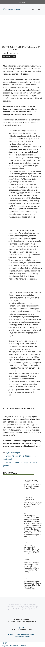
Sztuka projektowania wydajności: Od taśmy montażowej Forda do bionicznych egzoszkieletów (32, 585)
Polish (4, 643)
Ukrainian (14, 646)
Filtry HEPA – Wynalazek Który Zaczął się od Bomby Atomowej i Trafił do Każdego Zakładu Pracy (33, 549)
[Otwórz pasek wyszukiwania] (33, 9)
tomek (4, 53)
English (5, 646)
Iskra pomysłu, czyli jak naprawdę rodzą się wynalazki (33, 505)
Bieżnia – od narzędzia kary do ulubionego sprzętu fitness (32, 486)
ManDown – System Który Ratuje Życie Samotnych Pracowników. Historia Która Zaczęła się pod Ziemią (32, 567)
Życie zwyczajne (9, 56)
